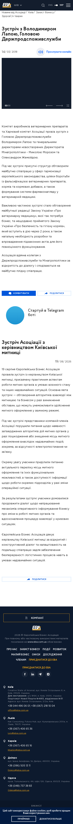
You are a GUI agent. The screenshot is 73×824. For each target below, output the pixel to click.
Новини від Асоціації (14, 13)
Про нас (12, 649)
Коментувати (21, 293)
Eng (50, 5)
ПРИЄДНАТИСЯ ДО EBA (36, 668)
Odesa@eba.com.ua (18, 790)
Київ (30, 13)
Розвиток (59, 649)
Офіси (36, 654)
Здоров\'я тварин (12, 16)
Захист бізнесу (45, 13)
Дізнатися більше (50, 819)
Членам (21, 660)
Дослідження (52, 654)
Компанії (37, 618)
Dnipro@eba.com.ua (18, 770)
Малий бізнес (20, 654)
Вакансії (36, 806)
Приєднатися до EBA (43, 660)
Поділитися (57, 293)
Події (46, 649)
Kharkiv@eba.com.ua (19, 750)
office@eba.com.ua (18, 710)
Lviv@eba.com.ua (17, 733)
